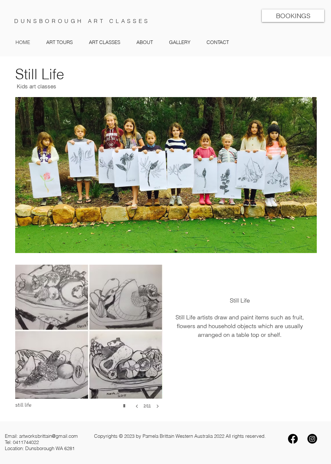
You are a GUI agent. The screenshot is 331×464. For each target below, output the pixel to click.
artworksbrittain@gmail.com (48, 436)
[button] (104, 42)
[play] (125, 404)
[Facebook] (293, 439)
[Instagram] (312, 439)
